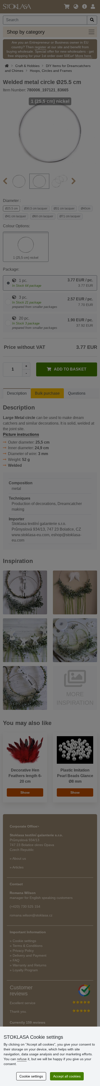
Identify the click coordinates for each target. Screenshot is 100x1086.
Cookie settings (31, 1076)
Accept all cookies (67, 1076)
